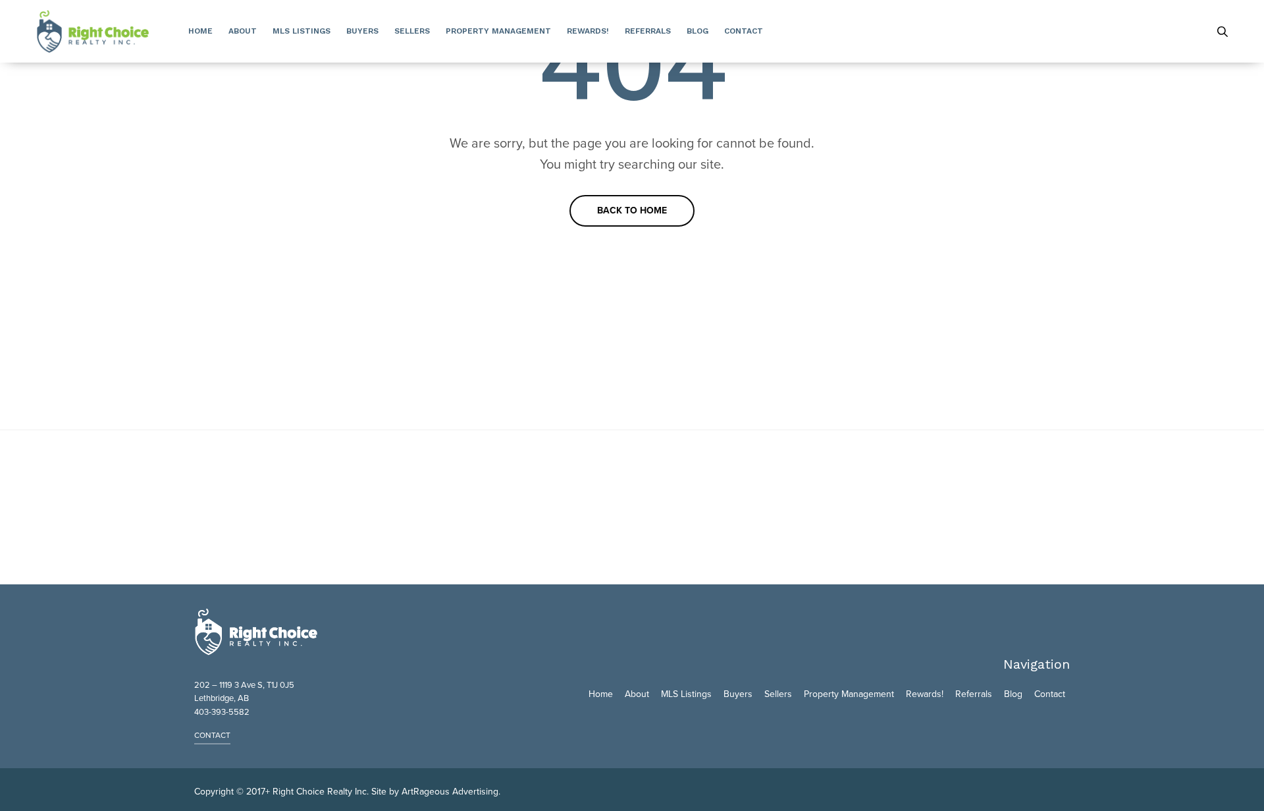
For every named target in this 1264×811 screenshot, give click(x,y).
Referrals (648, 31)
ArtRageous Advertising (450, 791)
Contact (743, 31)
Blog (697, 31)
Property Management (498, 31)
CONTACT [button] (212, 735)
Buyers (362, 31)
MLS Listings (301, 31)
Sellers (412, 31)
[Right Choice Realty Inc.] (92, 31)
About (242, 31)
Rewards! (588, 31)
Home (200, 31)
